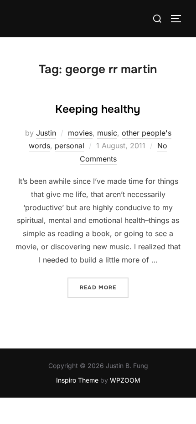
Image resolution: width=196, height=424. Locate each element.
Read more (104, 287)
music (107, 132)
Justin (46, 132)
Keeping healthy (97, 109)
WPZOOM (125, 380)
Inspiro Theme (77, 380)
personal (69, 145)
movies (80, 132)
